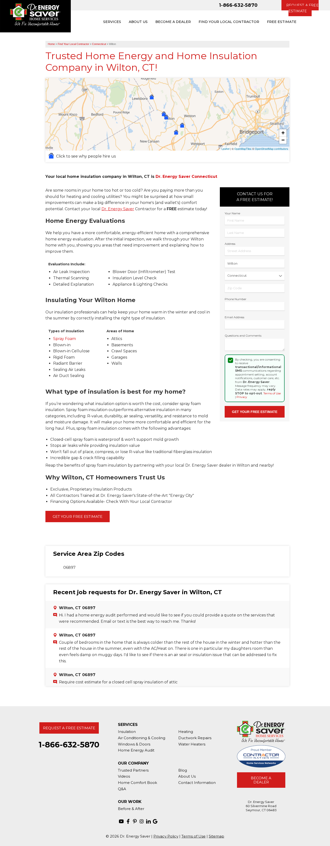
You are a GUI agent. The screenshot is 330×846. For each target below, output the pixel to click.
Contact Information (197, 782)
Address (230, 244)
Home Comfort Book (137, 782)
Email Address (234, 317)
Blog (182, 770)
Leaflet (226, 149)
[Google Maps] (155, 821)
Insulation (127, 731)
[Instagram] (141, 821)
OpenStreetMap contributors (271, 149)
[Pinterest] (135, 821)
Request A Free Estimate (69, 728)
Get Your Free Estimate (77, 516)
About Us (187, 776)
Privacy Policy (165, 836)
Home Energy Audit (136, 750)
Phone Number (235, 299)
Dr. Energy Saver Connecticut (186, 176)
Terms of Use (272, 393)
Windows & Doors (134, 744)
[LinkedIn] (148, 821)
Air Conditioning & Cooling (141, 738)
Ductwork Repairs (194, 738)
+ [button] (283, 133)
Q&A (122, 789)
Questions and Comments (243, 335)
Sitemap (216, 836)
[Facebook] (128, 821)
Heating (185, 731)
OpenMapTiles (242, 149)
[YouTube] (121, 821)
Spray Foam (64, 338)
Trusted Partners (133, 770)
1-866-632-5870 (238, 5)
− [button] (283, 140)
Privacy (242, 397)
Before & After (131, 808)
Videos (124, 776)
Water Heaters (191, 744)
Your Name (232, 213)
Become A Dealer (261, 780)
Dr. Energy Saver (117, 209)
